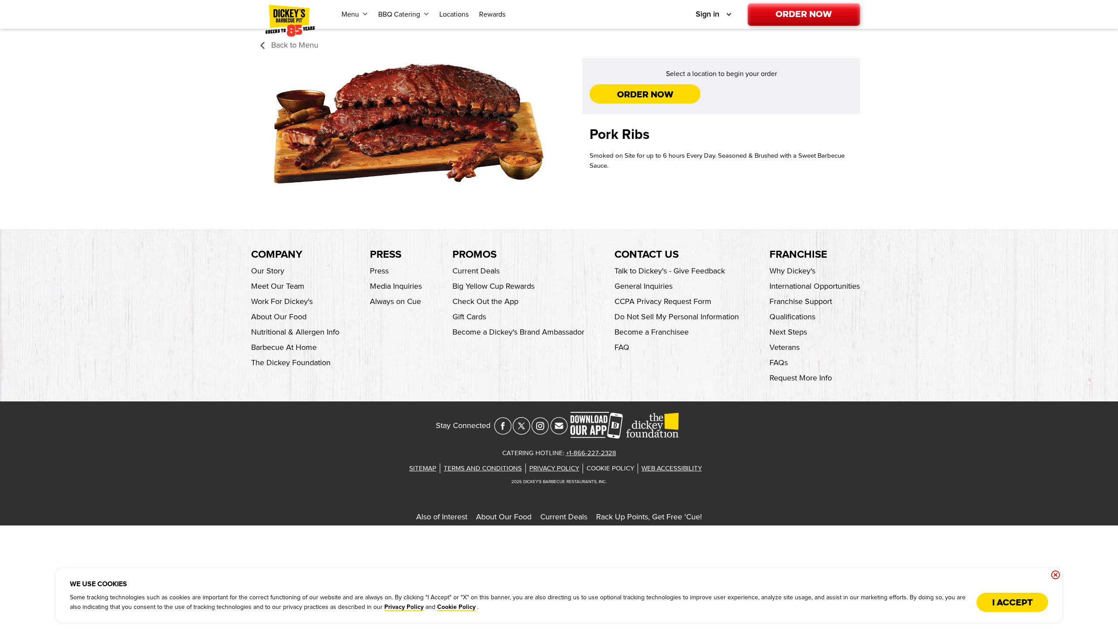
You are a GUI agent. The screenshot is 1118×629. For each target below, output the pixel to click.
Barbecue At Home (284, 347)
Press (385, 254)
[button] (288, 45)
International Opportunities (814, 286)
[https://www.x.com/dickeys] (521, 432)
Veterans (784, 347)
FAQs (778, 362)
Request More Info (800, 378)
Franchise (798, 254)
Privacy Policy (404, 607)
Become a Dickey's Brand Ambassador (518, 332)
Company (276, 254)
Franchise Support (800, 301)
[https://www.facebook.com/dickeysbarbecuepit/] (502, 432)
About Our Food (503, 517)
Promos (474, 254)
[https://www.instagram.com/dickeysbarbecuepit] (540, 432)
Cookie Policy (456, 607)
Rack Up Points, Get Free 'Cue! (649, 517)
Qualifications (792, 316)
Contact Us (646, 254)
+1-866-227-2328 (591, 453)
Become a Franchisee (651, 332)
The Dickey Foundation (291, 362)
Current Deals (563, 517)
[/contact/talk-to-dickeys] (559, 432)
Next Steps (788, 332)
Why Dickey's (792, 271)
